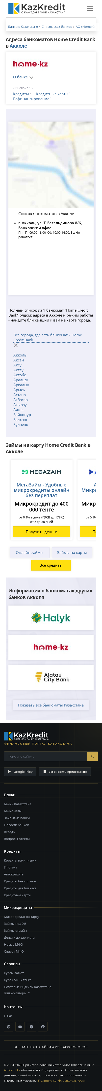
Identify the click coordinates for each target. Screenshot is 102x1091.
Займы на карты (72, 552)
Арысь (19, 389)
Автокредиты (14, 874)
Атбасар (20, 399)
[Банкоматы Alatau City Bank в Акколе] (51, 677)
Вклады (9, 832)
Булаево (20, 424)
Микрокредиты (18, 907)
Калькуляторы (15, 993)
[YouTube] (20, 1026)
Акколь (19, 355)
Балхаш (20, 419)
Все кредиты (51, 565)
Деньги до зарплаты (19, 937)
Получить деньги (41, 531)
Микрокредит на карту (21, 916)
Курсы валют (14, 973)
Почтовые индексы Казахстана (27, 987)
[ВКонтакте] (8, 1026)
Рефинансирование (31, 98)
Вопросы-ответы (17, 838)
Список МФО (14, 951)
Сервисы (12, 964)
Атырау (20, 404)
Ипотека (10, 867)
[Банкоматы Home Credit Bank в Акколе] (51, 647)
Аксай (18, 359)
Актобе (19, 374)
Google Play (23, 771)
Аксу (17, 364)
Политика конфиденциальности (61, 1080)
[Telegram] (31, 1026)
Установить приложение (68, 771)
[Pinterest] (43, 1026)
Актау (18, 369)
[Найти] (92, 756)
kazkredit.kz (12, 1070)
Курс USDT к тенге (17, 980)
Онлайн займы (29, 552)
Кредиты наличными (20, 860)
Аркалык (21, 384)
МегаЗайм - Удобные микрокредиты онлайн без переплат (41, 489)
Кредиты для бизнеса (20, 888)
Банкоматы (13, 811)
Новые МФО (13, 944)
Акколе (18, 46)
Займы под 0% (15, 923)
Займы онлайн (15, 930)
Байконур (22, 414)
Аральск (20, 379)
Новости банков (16, 825)
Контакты (13, 1006)
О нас (8, 1016)
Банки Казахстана (17, 804)
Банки (9, 795)
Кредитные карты (52, 93)
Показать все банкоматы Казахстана (51, 705)
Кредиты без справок (20, 881)
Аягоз (18, 409)
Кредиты (21, 93)
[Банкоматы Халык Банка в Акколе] (51, 618)
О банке (20, 76)
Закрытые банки (17, 818)
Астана (19, 394)
